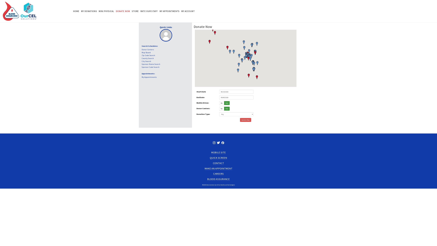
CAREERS (218, 173)
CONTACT (218, 163)
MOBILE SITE (218, 152)
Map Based (146, 52)
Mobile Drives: (203, 103)
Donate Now (123, 11)
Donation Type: (203, 114)
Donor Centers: (203, 108)
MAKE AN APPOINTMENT (218, 168)
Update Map (245, 120)
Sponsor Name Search (151, 64)
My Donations (89, 11)
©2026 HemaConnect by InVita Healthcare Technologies (218, 185)
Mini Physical (106, 11)
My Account (188, 11)
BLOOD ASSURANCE (218, 179)
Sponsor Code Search (150, 67)
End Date (201, 97)
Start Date (201, 92)
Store (135, 11)
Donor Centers (148, 49)
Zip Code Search (148, 55)
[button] (256, 77)
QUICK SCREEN (218, 157)
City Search (146, 61)
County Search (148, 58)
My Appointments (169, 11)
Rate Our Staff (149, 11)
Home (76, 11)
